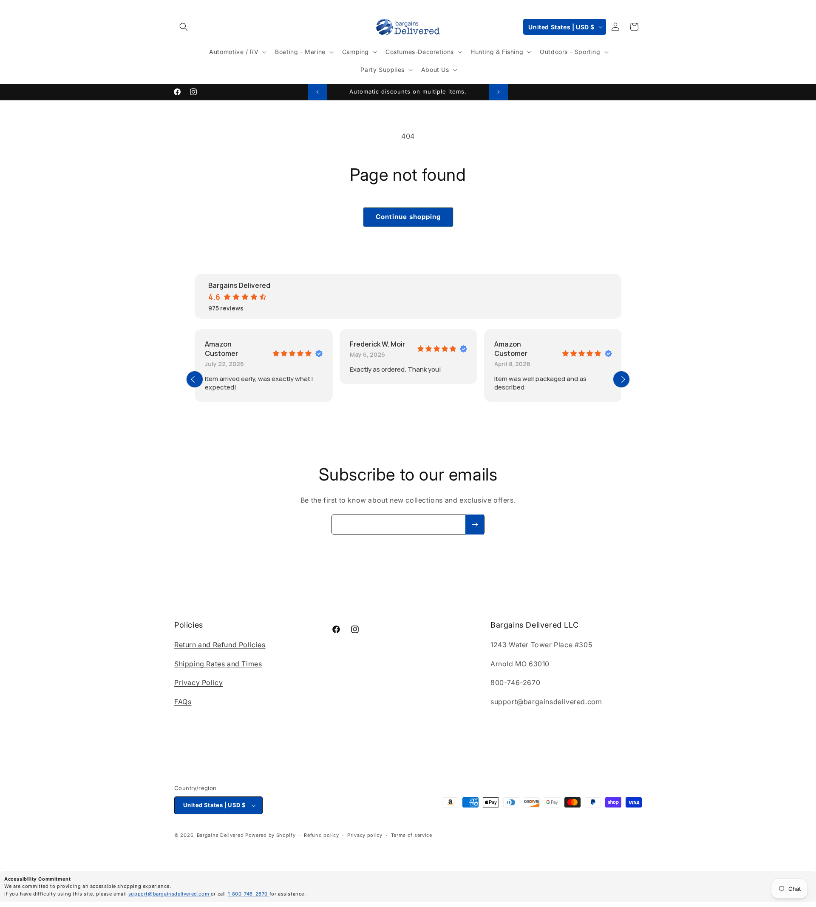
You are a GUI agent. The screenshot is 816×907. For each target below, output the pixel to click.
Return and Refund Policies (220, 644)
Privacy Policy (198, 682)
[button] (183, 26)
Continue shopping (408, 217)
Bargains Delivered (220, 835)
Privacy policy (364, 835)
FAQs (182, 701)
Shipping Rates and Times (218, 664)
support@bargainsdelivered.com (169, 894)
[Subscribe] (474, 525)
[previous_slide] (194, 379)
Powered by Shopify (270, 835)
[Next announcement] (498, 92)
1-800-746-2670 (248, 894)
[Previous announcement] (317, 92)
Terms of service (411, 835)
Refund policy (321, 835)
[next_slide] (621, 379)
